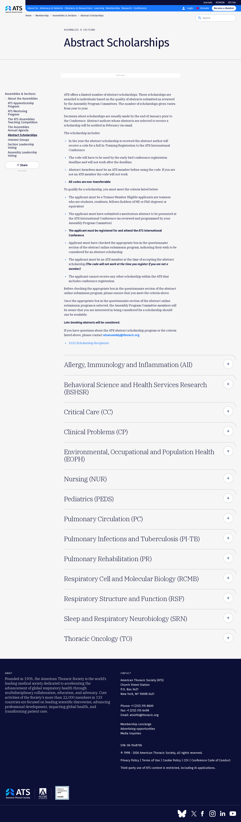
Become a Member (224, 8)
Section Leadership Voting (21, 146)
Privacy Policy (129, 760)
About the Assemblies (23, 98)
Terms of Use (151, 760)
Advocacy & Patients (51, 8)
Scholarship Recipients (92, 343)
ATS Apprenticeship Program (21, 105)
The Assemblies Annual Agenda (18, 128)
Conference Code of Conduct (211, 760)
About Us (33, 8)
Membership (113, 8)
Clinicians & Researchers (78, 8)
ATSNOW (220, 2)
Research (126, 8)
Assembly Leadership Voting (22, 154)
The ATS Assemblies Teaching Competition (23, 120)
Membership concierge (135, 724)
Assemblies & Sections (65, 15)
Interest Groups (18, 140)
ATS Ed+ (232, 2)
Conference (140, 8)
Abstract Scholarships (22, 135)
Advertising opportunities (137, 729)
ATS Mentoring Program (17, 112)
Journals (208, 2)
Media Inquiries (130, 733)
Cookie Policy (172, 760)
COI (186, 760)
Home (28, 15)
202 (71, 343)
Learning (99, 8)
